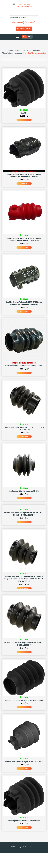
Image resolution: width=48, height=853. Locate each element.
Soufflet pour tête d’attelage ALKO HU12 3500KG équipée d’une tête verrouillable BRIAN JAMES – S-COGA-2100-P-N (24, 578)
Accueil (10, 50)
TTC (29, 37)
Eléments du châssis (31, 50)
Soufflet (24, 113)
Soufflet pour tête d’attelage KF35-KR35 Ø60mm (24, 700)
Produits (18, 50)
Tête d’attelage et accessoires (14, 53)
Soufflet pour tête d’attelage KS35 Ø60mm (24, 821)
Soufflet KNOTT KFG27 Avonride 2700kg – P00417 (24, 366)
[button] (17, 37)
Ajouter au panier (24, 119)
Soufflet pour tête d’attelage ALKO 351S (24, 491)
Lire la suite (24, 183)
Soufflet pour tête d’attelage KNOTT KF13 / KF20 (24, 762)
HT (24, 37)
